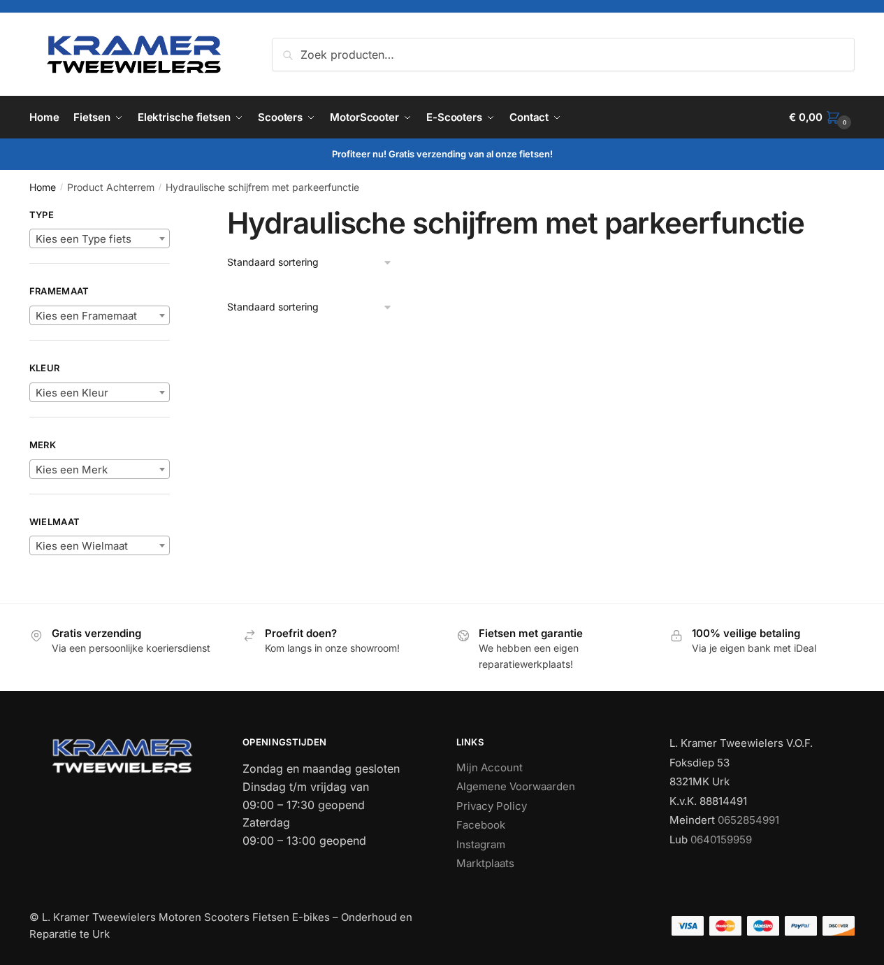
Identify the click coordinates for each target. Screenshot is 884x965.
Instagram (480, 844)
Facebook (480, 824)
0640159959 (721, 839)
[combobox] (99, 238)
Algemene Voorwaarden (515, 786)
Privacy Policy (491, 806)
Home (42, 187)
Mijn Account (489, 767)
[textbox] (99, 239)
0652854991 (748, 820)
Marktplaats (485, 863)
